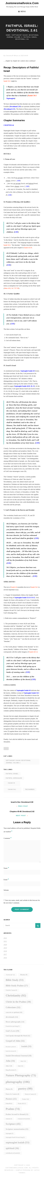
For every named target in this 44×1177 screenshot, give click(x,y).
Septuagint (9, 1133)
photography (18, 1081)
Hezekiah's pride (11, 1046)
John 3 (23, 1061)
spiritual (12, 1148)
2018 (5, 951)
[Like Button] (6, 748)
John (10, 1061)
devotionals (12, 1017)
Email (6, 880)
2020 (5, 944)
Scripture (13, 1123)
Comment (8, 838)
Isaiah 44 (14, 587)
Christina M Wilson (12, 55)
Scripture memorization (17, 1129)
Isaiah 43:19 (28, 247)
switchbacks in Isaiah (13, 1153)
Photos (9, 1089)
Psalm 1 (25, 1099)
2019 (5, 948)
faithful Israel (12, 773)
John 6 (20, 1066)
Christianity (16, 995)
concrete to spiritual (14, 1012)
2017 (5, 954)
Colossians (13, 1007)
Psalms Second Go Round (17, 1114)
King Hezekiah (11, 1070)
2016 (5, 958)
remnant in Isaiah (24, 1118)
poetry (25, 1088)
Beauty (23, 974)
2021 (5, 941)
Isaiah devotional (11, 1051)
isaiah (26, 1046)
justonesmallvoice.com (22, 3)
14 (12, 288)
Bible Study (14, 980)
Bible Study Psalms (17, 985)
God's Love (12, 1031)
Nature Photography (21, 1075)
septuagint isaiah (17, 1142)
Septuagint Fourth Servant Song (15, 1137)
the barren (29, 789)
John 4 (9, 1066)
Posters (11, 1099)
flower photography (15, 1022)
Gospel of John (15, 1041)
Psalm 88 (9, 1103)
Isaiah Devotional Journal (18, 1056)
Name (6, 868)
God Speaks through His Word (18, 1036)
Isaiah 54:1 (7, 81)
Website (6, 890)
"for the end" (10, 974)
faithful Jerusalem (14, 778)
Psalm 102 (22, 1103)
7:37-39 (16, 288)
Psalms (13, 1108)
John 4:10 (7, 288)
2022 (5, 938)
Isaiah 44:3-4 (33, 652)
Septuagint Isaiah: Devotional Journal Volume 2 (18, 762)
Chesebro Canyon (11, 990)
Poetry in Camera (30, 1094)
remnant (9, 1118)
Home (8, 35)
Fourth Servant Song (13, 1026)
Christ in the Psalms (18, 1001)
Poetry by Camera (12, 1094)
